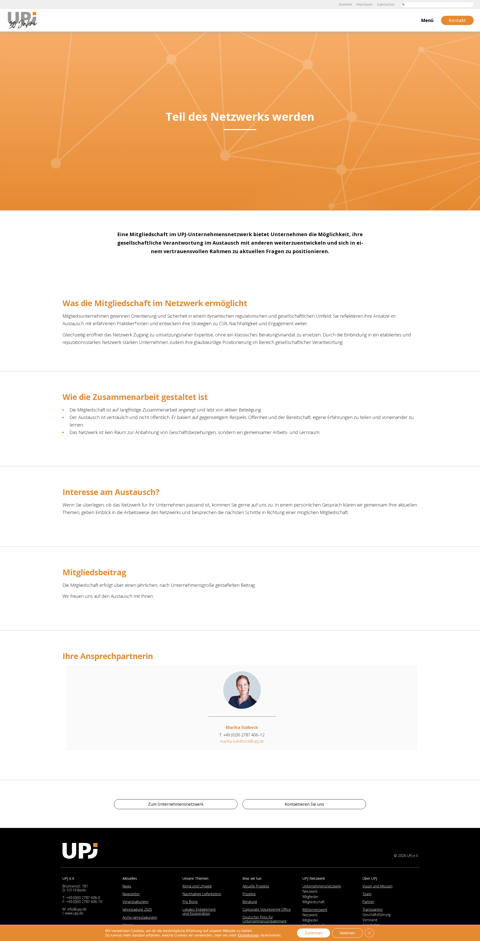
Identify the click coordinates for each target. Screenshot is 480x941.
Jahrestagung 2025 (137, 909)
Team (367, 893)
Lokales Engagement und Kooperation (199, 911)
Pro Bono (190, 901)
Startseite (345, 4)
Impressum (364, 4)
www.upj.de (74, 913)
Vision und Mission (377, 886)
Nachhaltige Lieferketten (201, 893)
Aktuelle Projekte (255, 886)
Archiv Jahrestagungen (139, 917)
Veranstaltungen (135, 901)
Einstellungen (248, 935)
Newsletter (131, 893)
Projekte (249, 893)
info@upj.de (76, 909)
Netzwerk (310, 891)
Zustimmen (313, 933)
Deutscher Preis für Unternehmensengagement (264, 919)
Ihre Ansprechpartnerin (107, 656)
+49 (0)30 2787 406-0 (83, 897)
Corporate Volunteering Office (266, 909)
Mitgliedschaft (313, 901)
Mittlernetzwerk (314, 909)
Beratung (249, 901)
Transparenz (372, 909)
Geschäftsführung (376, 914)
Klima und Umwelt (197, 886)
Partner (368, 901)
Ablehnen (347, 933)
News (126, 886)
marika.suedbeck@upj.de (242, 741)
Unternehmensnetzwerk (321, 886)
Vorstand (369, 919)
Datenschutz (385, 4)
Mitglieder (310, 896)
